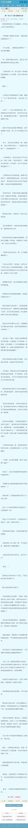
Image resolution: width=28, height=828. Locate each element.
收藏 (8, 5)
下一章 (17, 11)
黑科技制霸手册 (21, 816)
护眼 (23, 8)
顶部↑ (24, 825)
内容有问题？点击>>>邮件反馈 (14, 805)
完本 (13, 5)
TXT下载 (24, 11)
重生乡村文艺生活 (21, 819)
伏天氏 (7, 19)
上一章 (3, 11)
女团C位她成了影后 (7, 816)
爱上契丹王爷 (4, 20)
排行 (3, 5)
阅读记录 (19, 5)
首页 (3, 825)
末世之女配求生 (14, 19)
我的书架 (10, 825)
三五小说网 (6, 2)
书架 (25, 5)
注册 (26, 2)
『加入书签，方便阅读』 (14, 797)
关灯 (26, 8)
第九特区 (21, 813)
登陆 (21, 2)
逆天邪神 (21, 19)
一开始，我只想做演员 (7, 819)
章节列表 (10, 11)
